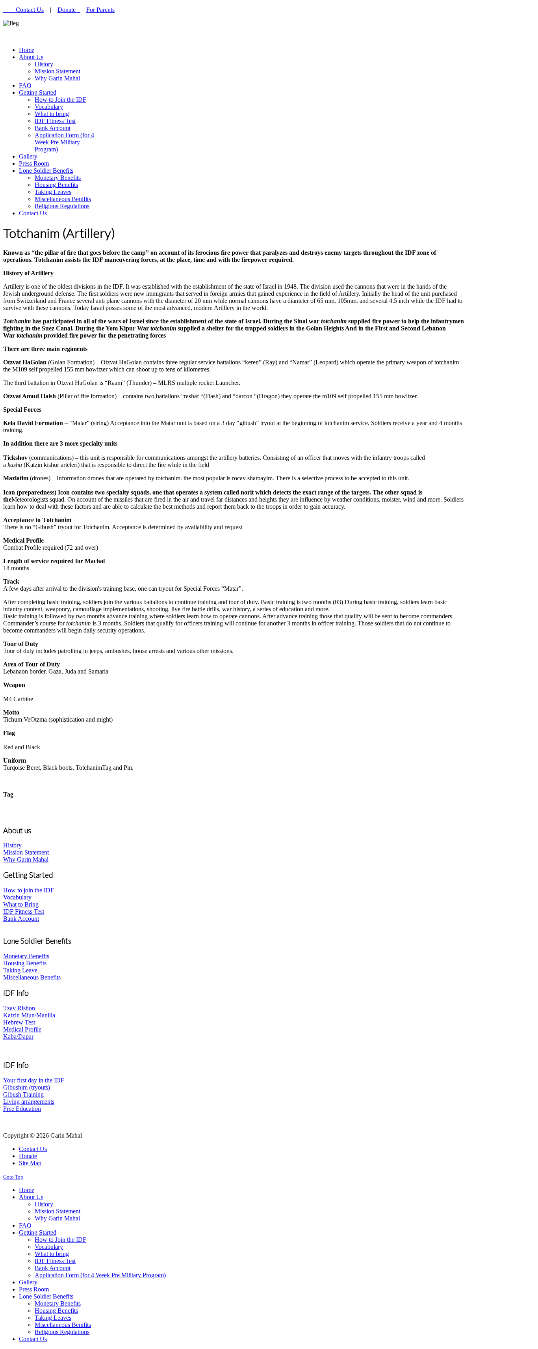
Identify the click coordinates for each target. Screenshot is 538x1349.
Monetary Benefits (26, 956)
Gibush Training (23, 1094)
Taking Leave (20, 970)
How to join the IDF (28, 890)
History (12, 845)
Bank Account (21, 918)
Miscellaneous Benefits (32, 977)
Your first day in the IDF (33, 1080)
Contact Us (30, 9)
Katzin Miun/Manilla (29, 1015)
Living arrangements (28, 1101)
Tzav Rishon (19, 1008)
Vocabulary (17, 897)
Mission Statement (26, 852)
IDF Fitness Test (23, 911)
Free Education (22, 1108)
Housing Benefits (24, 963)
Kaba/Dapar (18, 1036)
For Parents (100, 9)
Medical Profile (22, 1029)
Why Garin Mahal (25, 859)
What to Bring (21, 904)
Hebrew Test (19, 1022)
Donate (69, 9)
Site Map (30, 1163)
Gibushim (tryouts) (26, 1087)
